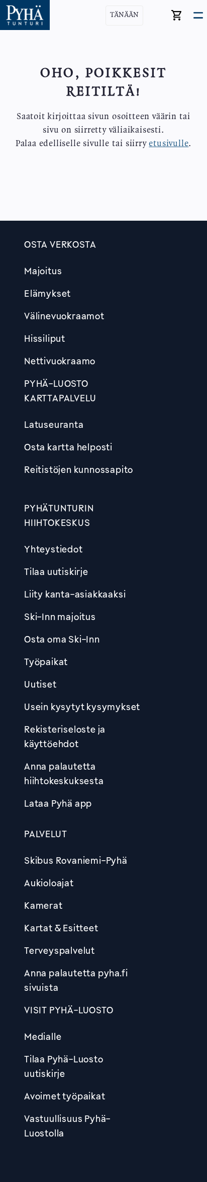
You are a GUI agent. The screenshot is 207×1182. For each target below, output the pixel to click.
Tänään (124, 15)
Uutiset (40, 684)
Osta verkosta (60, 244)
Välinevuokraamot (64, 315)
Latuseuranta (54, 424)
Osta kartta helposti (68, 446)
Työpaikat (46, 661)
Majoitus (43, 270)
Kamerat (43, 905)
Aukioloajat (49, 882)
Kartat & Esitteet (61, 927)
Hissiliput (44, 338)
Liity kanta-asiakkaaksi (75, 594)
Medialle (42, 1036)
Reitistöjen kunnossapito (78, 469)
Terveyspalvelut (59, 950)
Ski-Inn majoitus (60, 616)
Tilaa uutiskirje (56, 571)
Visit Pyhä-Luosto (69, 1009)
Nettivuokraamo (59, 360)
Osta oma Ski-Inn (62, 639)
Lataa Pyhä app (58, 803)
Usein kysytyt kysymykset (82, 706)
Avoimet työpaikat (65, 1095)
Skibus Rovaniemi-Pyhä (76, 860)
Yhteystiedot (53, 548)
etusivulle (168, 143)
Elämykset (47, 293)
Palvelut (45, 833)
